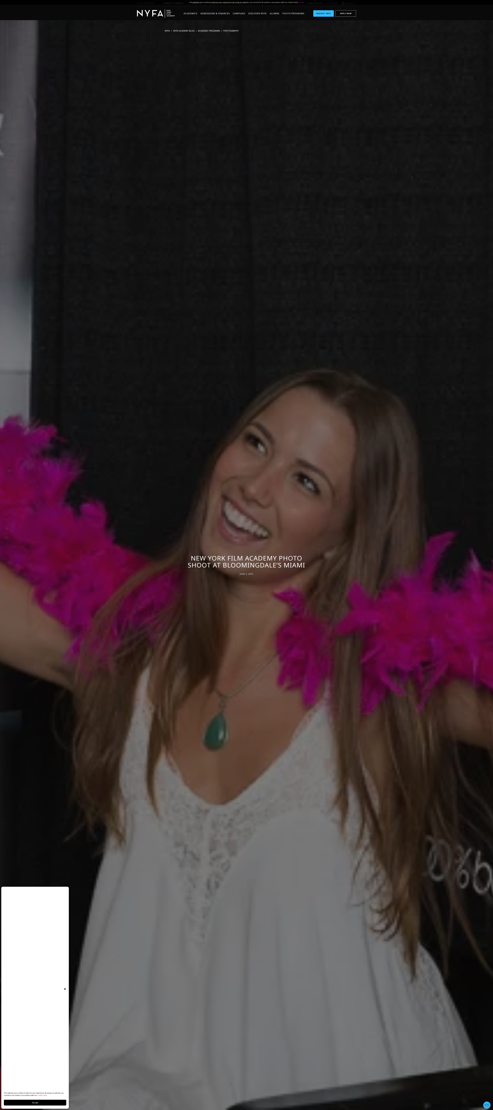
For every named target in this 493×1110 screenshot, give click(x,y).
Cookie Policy (42, 1095)
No (303, 2)
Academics (190, 13)
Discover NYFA (257, 13)
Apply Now (346, 13)
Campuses (239, 13)
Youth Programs (293, 13)
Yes (300, 2)
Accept (35, 1103)
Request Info (323, 13)
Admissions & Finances (215, 13)
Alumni (274, 13)
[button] (65, 989)
